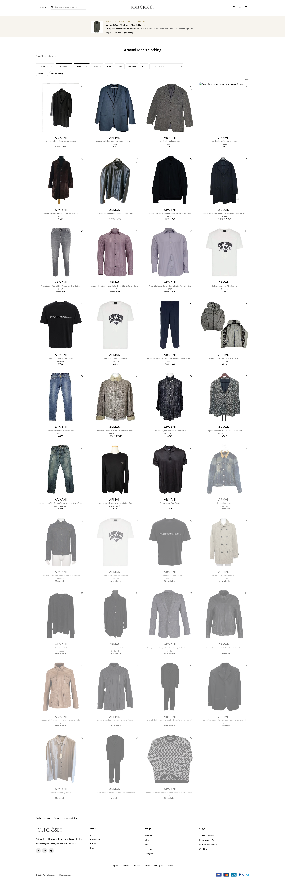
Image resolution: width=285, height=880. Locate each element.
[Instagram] (44, 850)
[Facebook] (38, 850)
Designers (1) (81, 66)
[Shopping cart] (246, 7)
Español (170, 865)
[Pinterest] (51, 850)
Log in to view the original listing (119, 33)
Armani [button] (41, 74)
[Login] (239, 7)
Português (158, 865)
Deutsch (136, 865)
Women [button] (148, 835)
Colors (119, 66)
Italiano (147, 865)
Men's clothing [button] (57, 74)
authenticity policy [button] (208, 844)
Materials (132, 66)
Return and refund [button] (207, 840)
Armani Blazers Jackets (46, 56)
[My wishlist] (233, 7)
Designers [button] (149, 853)
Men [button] (147, 840)
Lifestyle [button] (148, 849)
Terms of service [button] (206, 835)
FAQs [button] (92, 835)
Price (144, 66)
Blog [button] (92, 848)
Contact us (95, 839)
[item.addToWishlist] (82, 86)
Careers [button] (94, 843)
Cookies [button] (203, 849)
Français (125, 865)
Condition (97, 66)
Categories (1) (64, 66)
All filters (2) (46, 66)
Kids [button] (147, 844)
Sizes (109, 66)
